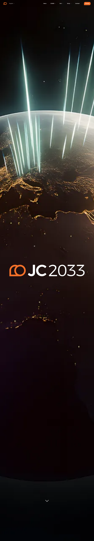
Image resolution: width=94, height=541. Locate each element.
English (11, 3)
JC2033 (52, 3)
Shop (68, 3)
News (44, 3)
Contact (77, 3)
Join (61, 3)
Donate (87, 3)
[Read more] (47, 501)
